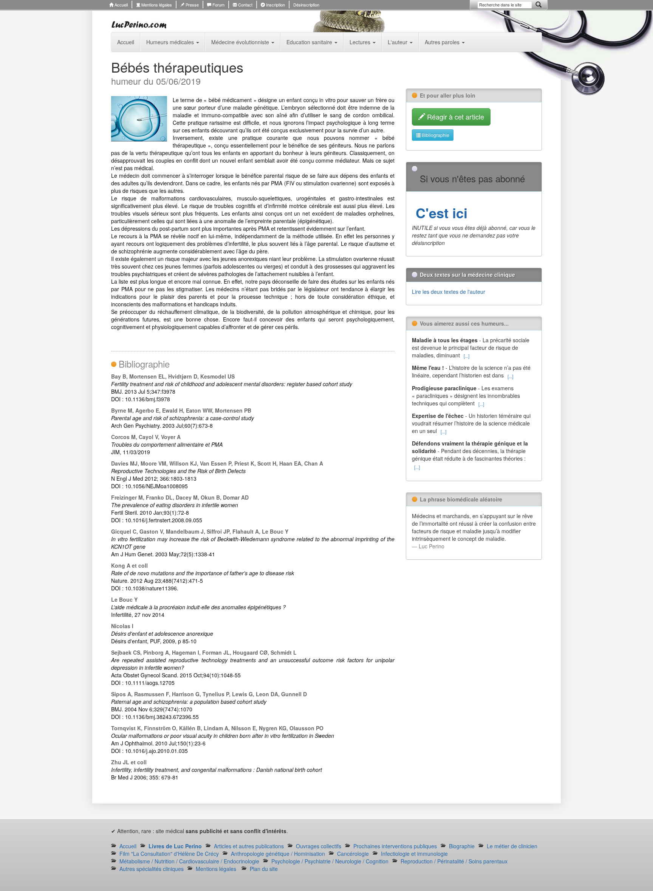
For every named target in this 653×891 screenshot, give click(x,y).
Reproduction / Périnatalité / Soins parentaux (454, 861)
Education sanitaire (310, 42)
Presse (191, 5)
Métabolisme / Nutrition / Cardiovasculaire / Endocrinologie (189, 861)
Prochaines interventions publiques (395, 846)
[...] (466, 355)
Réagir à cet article (454, 116)
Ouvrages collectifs (318, 846)
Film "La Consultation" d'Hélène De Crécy (169, 853)
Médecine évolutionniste (241, 42)
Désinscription (306, 5)
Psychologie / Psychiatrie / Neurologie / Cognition (329, 861)
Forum (217, 5)
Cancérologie (353, 853)
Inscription (275, 5)
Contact (244, 5)
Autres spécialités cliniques (151, 868)
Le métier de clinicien (512, 846)
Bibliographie (435, 135)
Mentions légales (156, 5)
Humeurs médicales (170, 42)
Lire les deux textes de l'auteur (448, 291)
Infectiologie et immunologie (414, 853)
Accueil (120, 5)
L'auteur (398, 42)
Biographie (462, 846)
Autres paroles (443, 42)
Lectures (361, 42)
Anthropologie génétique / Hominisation (278, 853)
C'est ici (439, 212)
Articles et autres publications (249, 846)
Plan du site (264, 868)
